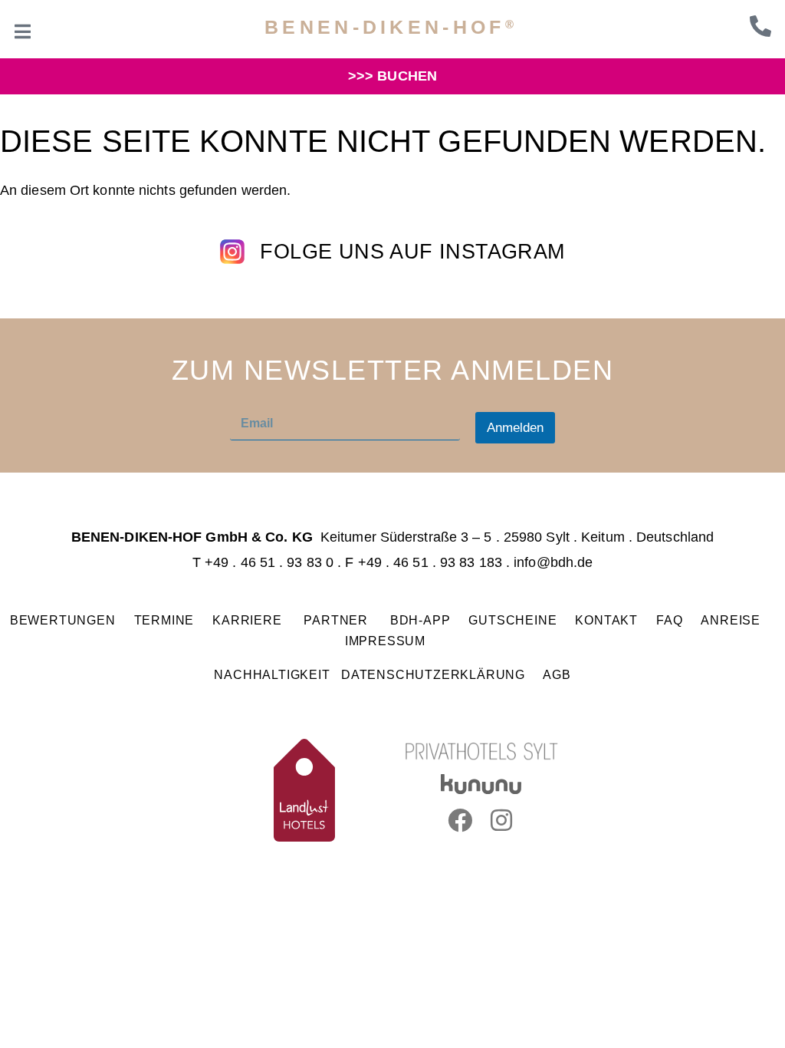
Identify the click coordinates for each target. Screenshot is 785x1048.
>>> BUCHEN (392, 76)
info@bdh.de (553, 562)
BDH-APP (420, 620)
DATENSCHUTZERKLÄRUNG (433, 674)
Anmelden (515, 427)
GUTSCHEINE (512, 620)
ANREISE (730, 620)
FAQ (669, 620)
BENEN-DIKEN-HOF (390, 27)
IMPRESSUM (385, 641)
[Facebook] (460, 820)
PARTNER (337, 620)
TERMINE (164, 620)
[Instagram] (502, 820)
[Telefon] (760, 26)
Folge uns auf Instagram (412, 251)
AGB (556, 674)
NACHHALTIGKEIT (272, 674)
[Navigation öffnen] (23, 31)
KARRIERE (248, 620)
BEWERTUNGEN (63, 620)
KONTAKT (606, 620)
